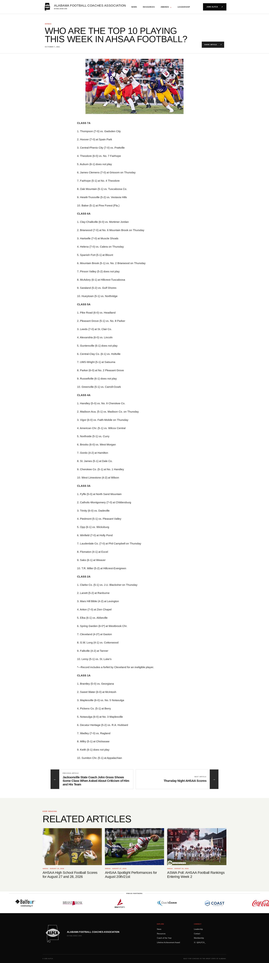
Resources (149, 7)
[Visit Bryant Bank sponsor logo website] (44, 903)
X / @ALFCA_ (200, 942)
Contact (197, 934)
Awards (166, 7)
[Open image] (134, 86)
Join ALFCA (215, 7)
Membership (199, 938)
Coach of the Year (164, 938)
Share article (213, 44)
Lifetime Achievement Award (168, 942)
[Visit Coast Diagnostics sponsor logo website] (186, 903)
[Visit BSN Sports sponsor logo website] (91, 903)
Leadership (184, 7)
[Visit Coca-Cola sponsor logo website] (233, 903)
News (134, 7)
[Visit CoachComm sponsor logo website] (139, 903)
